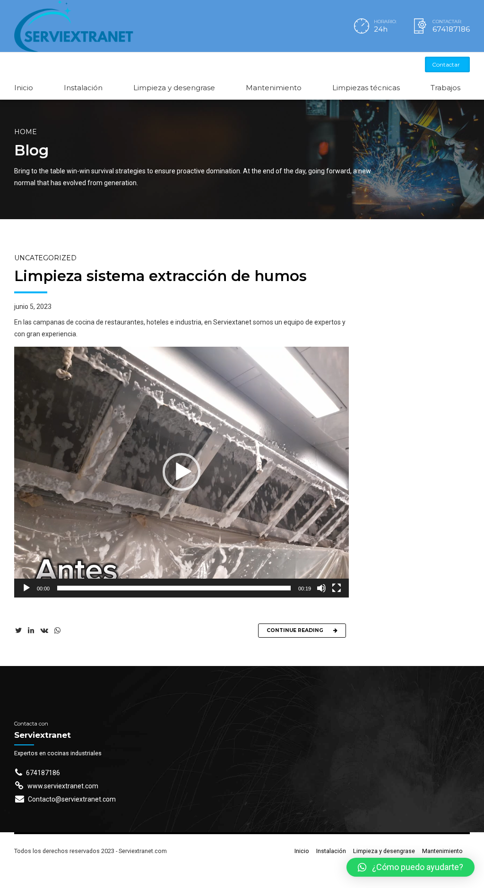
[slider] (174, 588)
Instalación (83, 87)
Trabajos (445, 87)
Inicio (23, 87)
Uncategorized (45, 258)
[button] (181, 472)
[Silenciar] (321, 588)
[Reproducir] (26, 588)
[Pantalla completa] (336, 588)
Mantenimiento (274, 87)
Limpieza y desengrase (174, 87)
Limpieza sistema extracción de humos (160, 276)
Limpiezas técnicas (366, 87)
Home (25, 132)
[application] (181, 472)
